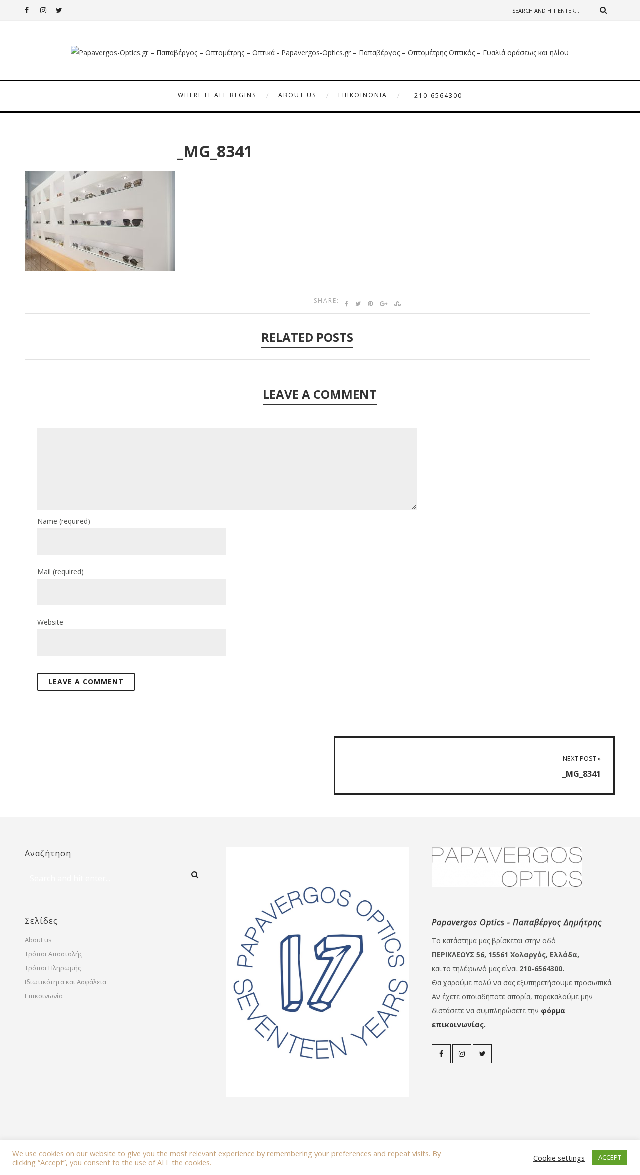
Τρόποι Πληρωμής (53, 967)
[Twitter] (63, 10)
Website (51, 622)
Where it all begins (217, 95)
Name (64, 521)
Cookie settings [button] (559, 1157)
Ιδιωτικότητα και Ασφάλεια (65, 981)
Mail (61, 571)
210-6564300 (438, 95)
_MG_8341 (215, 151)
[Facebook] (32, 10)
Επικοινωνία (363, 95)
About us (297, 95)
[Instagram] (48, 10)
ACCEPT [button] (610, 1157)
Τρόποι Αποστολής (53, 953)
